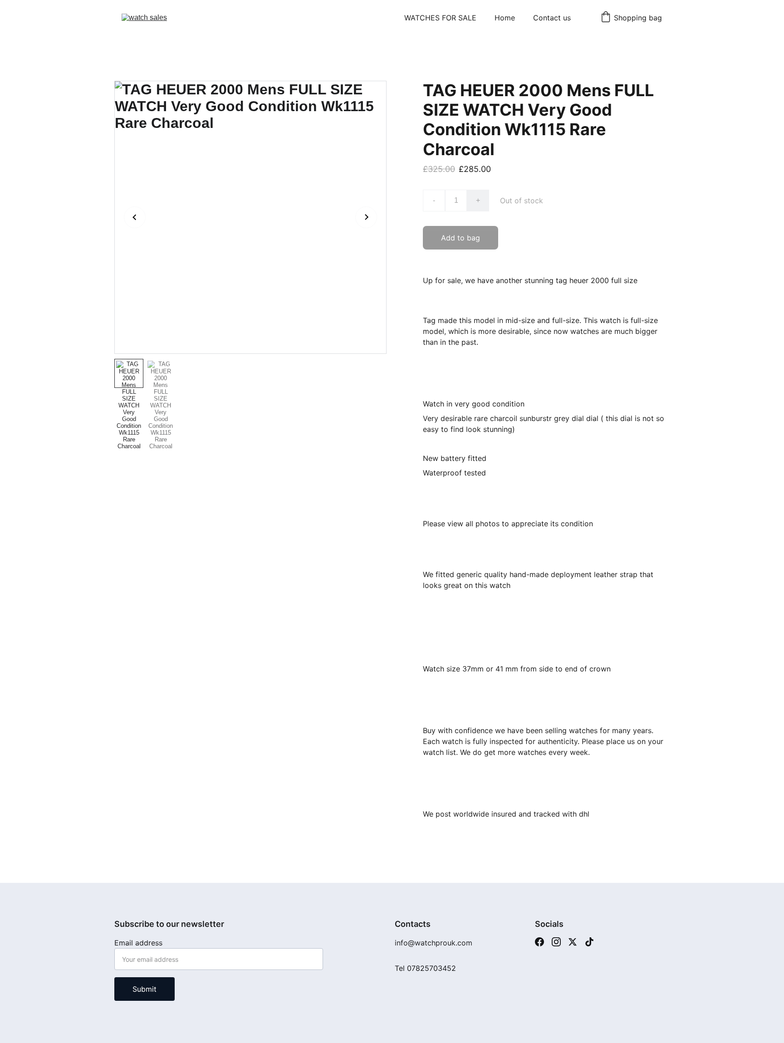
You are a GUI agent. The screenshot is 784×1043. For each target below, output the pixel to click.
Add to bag (460, 237)
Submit (144, 989)
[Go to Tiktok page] (589, 941)
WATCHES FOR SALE (440, 17)
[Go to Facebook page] (539, 941)
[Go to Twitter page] (572, 941)
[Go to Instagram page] (556, 941)
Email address (138, 942)
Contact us (552, 17)
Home (505, 17)
